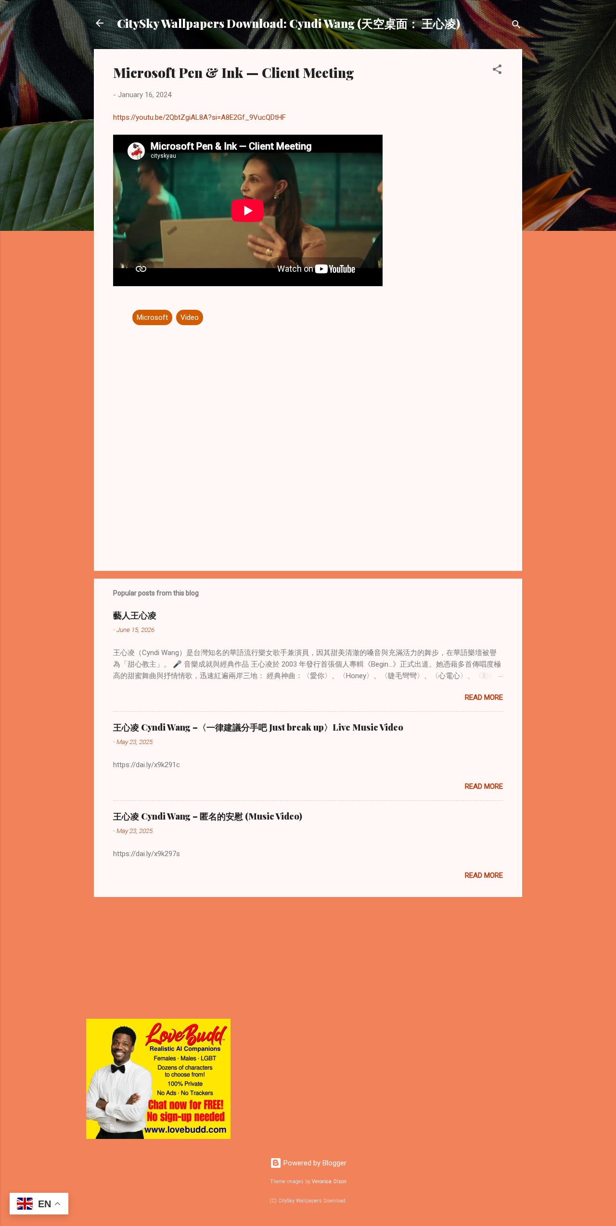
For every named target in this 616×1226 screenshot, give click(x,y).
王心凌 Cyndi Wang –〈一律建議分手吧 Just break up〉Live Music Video (258, 727)
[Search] (516, 26)
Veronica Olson (329, 1181)
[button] (497, 70)
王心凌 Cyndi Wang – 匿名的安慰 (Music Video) (207, 816)
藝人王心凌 (134, 615)
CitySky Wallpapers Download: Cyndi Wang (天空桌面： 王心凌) (288, 23)
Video (189, 317)
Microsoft (152, 317)
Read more (484, 697)
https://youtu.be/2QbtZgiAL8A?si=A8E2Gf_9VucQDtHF (199, 117)
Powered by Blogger (314, 1163)
